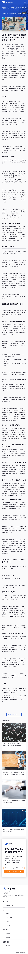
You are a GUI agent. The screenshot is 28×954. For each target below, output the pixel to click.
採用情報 (8, 937)
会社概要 (8, 933)
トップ (3, 7)
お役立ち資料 (9, 917)
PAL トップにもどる (15, 714)
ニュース (8, 925)
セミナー (8, 913)
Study (7, 7)
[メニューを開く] (24, 2)
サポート (8, 921)
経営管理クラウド (10, 905)
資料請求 (8, 945)
